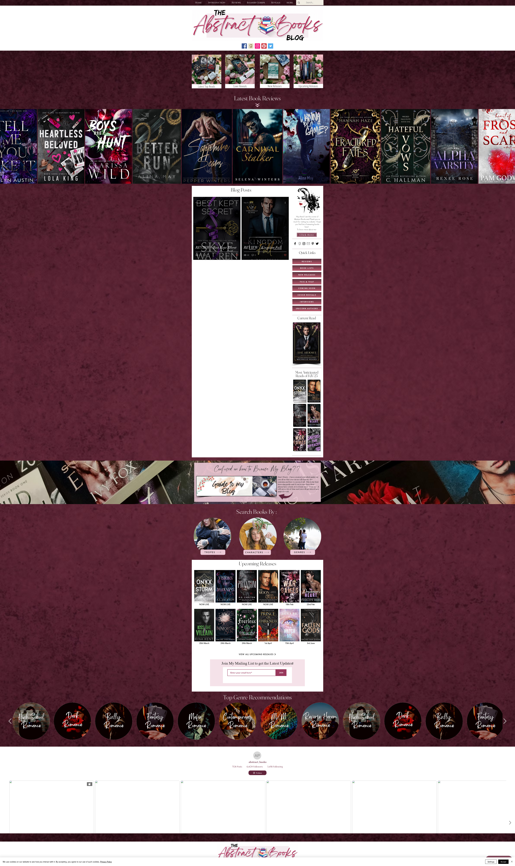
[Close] (511, 862)
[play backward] (10, 721)
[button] (216, 3)
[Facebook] (295, 243)
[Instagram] (304, 243)
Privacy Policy (106, 861)
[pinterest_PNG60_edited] (264, 46)
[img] (204, 589)
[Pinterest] (313, 243)
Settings (491, 861)
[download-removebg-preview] (299, 243)
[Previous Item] (4, 146)
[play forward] (505, 721)
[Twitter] (317, 243)
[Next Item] (510, 146)
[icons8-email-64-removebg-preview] (308, 243)
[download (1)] (250, 46)
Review (198, 243)
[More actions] (237, 202)
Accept (503, 861)
